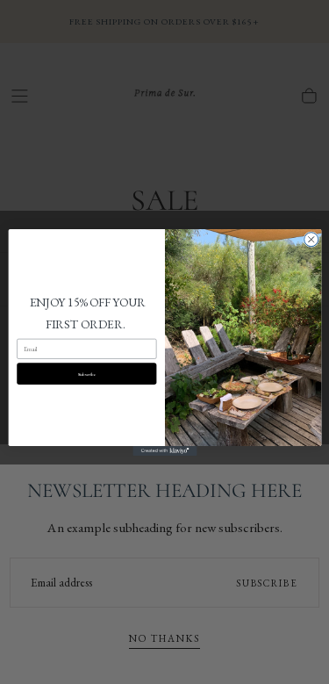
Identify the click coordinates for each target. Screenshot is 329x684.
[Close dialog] (311, 239)
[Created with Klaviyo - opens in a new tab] (164, 450)
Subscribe (86, 374)
